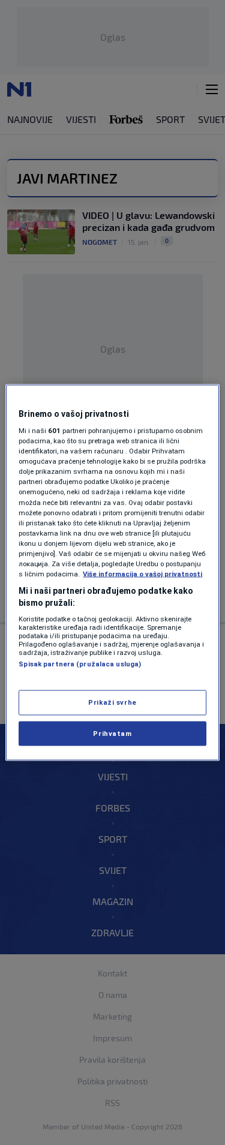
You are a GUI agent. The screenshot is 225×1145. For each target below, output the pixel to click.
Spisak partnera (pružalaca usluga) (80, 664)
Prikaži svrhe (112, 702)
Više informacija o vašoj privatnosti (142, 574)
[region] (112, 572)
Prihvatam (112, 733)
